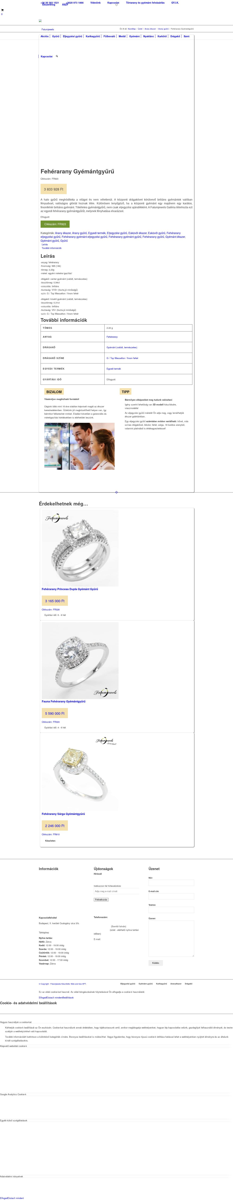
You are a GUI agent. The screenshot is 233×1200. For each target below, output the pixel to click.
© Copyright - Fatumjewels (50, 983)
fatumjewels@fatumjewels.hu (115, 939)
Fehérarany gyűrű (153, 237)
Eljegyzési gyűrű (117, 233)
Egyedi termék (97, 233)
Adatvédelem (45, 895)
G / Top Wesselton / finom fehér (122, 358)
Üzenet (152, 918)
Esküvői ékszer (137, 233)
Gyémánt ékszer (175, 237)
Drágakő (188, 983)
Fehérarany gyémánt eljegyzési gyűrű (84, 237)
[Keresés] (57, 55)
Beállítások (68, 997)
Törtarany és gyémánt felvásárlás (55, 882)
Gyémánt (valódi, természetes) (122, 347)
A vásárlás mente (47, 904)
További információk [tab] (52, 248)
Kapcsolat (44, 878)
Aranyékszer (175, 983)
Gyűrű (64, 241)
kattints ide (55, 932)
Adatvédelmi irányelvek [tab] (11, 1176)
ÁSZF (65, 4)
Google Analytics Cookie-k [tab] (13, 1094)
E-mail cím (154, 891)
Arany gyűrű (79, 233)
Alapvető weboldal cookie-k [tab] (13, 1046)
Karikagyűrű (161, 983)
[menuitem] (74, 3)
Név (150, 877)
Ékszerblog (48, 4)
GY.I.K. (42, 887)
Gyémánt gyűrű (50, 241)
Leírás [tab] (45, 244)
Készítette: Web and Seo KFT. (73, 983)
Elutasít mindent (54, 997)
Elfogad (42, 997)
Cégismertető (45, 874)
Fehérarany (112, 336)
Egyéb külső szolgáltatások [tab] (13, 1120)
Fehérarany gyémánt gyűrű (125, 237)
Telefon (152, 904)
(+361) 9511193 (101, 929)
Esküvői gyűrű (156, 233)
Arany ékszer (63, 233)
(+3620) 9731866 (102, 926)
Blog (41, 891)
